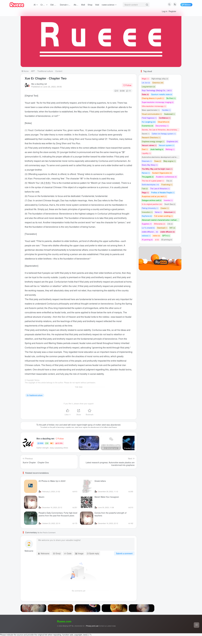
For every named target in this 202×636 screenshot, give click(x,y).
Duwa (157, 161)
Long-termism (148, 86)
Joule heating (156, 149)
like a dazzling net (39, 83)
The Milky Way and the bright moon (157, 169)
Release (187, 4)
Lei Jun (146, 82)
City (169, 180)
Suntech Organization (162, 173)
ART (33, 71)
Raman (146, 173)
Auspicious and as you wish (154, 196)
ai (157, 239)
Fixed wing (166, 184)
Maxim (41, 496)
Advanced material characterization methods (161, 220)
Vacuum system (166, 145)
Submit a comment (124, 553)
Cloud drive (163, 121)
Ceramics (157, 82)
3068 (41, 443)
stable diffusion (167, 231)
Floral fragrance (149, 117)
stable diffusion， (150, 231)
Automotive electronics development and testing (161, 157)
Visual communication (152, 114)
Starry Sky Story (150, 165)
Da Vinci (171, 98)
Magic (145, 78)
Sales (145, 94)
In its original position (152, 204)
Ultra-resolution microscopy (154, 106)
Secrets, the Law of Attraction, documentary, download (161, 129)
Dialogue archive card (151, 200)
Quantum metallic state (161, 94)
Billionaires (159, 223)
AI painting (147, 239)
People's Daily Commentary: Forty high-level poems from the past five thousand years (58, 514)
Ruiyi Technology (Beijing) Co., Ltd (157, 90)
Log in (164, 11)
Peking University (150, 208)
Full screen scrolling (163, 216)
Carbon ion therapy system (164, 133)
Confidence (164, 117)
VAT (172, 227)
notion (156, 235)
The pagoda (148, 176)
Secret (146, 133)
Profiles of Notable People (162, 192)
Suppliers (147, 223)
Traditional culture (45, 71)
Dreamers (147, 161)
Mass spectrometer (151, 110)
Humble (166, 110)
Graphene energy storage (153, 141)
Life (170, 223)
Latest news (111, 626)
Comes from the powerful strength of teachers (110, 514)
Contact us (102, 626)
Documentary (162, 125)
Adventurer (169, 212)
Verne (158, 212)
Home (26, 71)
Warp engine (169, 161)
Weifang (170, 149)
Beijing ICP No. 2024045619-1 (74, 626)
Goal (145, 149)
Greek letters (100, 481)
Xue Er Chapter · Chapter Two (46, 78)
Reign (145, 192)
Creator (165, 208)
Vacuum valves (149, 145)
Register (172, 11)
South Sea (169, 204)
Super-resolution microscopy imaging (158, 102)
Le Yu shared (148, 227)
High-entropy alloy (159, 78)
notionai (146, 235)
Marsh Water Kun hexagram (107, 496)
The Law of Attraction (160, 188)
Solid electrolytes (150, 184)
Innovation (147, 212)
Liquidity (146, 153)
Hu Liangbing (149, 121)
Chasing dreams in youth (153, 98)
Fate (145, 188)
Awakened (169, 114)
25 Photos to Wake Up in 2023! (52, 481)
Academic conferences (166, 176)
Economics (147, 125)
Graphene (172, 141)
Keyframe (147, 216)
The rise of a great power (153, 180)
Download (162, 227)
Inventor (168, 200)
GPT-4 (166, 235)
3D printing (166, 239)
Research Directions (151, 137)
